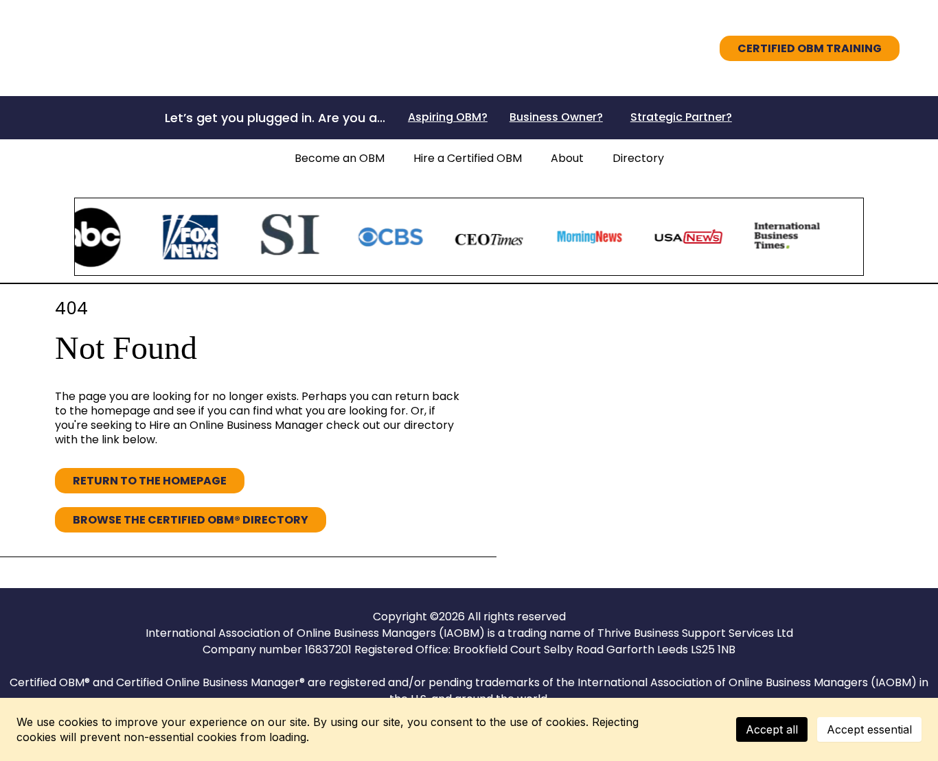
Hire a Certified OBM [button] (467, 158)
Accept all (772, 729)
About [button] (567, 158)
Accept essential (869, 729)
